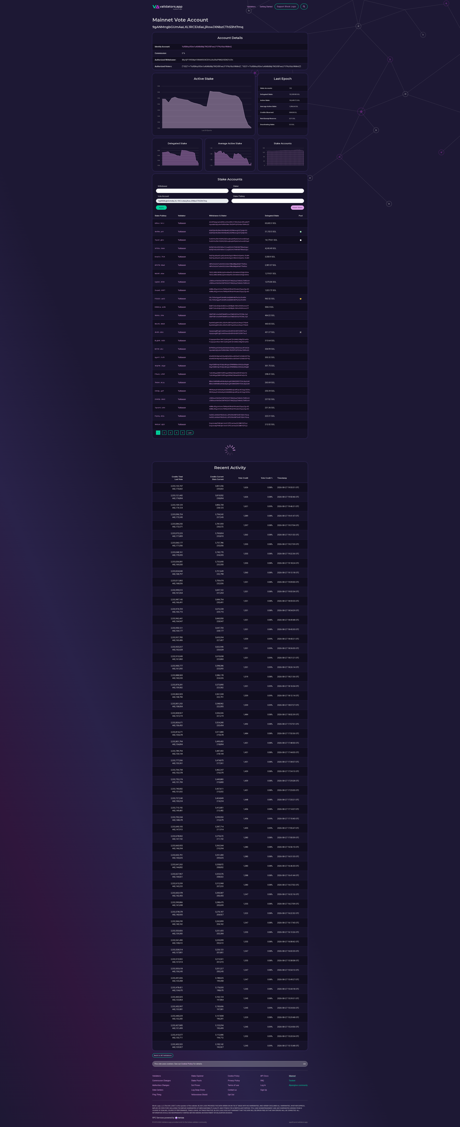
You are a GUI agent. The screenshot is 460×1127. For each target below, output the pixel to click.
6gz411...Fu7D (160, 357)
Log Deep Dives (198, 1090)
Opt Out (231, 1094)
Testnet (292, 1080)
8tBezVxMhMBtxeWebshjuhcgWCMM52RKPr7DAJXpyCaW (229, 381)
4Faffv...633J (159, 332)
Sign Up (263, 1090)
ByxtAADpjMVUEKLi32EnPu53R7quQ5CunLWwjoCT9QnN (228, 323)
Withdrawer (162, 186)
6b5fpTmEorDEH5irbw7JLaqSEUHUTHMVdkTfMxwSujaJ (228, 247)
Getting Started (266, 7)
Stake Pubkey (239, 196)
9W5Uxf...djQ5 (160, 424)
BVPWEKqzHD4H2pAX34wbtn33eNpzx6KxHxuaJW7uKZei (229, 348)
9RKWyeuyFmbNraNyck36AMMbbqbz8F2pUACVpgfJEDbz (229, 390)
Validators (251, 7)
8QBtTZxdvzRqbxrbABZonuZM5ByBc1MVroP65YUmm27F (229, 306)
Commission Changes (161, 1080)
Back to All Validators (163, 1055)
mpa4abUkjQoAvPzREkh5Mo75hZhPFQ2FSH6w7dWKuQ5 (229, 224)
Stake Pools (196, 1080)
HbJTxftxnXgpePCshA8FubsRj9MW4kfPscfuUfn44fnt (227, 297)
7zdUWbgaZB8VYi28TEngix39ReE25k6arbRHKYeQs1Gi (228, 373)
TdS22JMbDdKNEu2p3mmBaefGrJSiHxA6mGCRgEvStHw (229, 272)
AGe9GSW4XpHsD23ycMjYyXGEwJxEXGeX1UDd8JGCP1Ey (229, 356)
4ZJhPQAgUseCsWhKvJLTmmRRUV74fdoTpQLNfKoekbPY (229, 222)
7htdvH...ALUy (159, 382)
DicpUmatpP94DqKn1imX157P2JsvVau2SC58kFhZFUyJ (228, 423)
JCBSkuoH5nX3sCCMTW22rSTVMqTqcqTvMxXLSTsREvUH (229, 281)
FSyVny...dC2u (159, 416)
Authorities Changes (160, 1085)
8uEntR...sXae (159, 273)
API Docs (264, 1076)
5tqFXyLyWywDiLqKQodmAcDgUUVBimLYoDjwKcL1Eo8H (229, 255)
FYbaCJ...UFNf (160, 374)
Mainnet (292, 1076)
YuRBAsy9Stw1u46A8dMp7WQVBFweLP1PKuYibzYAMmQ (207, 47)
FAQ (262, 1080)
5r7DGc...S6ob (160, 248)
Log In (263, 1085)
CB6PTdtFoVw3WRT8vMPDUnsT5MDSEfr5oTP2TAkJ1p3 (228, 314)
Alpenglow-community (298, 1085)
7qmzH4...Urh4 (160, 408)
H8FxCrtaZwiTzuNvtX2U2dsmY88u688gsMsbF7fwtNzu (228, 264)
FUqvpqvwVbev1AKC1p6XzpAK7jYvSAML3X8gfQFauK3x (229, 339)
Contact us (232, 1090)
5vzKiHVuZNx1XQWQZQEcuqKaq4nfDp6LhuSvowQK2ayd (229, 239)
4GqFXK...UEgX (160, 366)
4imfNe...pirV (159, 231)
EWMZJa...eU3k (160, 307)
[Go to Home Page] (167, 6)
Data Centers (157, 1090)
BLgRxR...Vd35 (160, 340)
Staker (236, 186)
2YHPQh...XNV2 (160, 399)
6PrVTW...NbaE (160, 265)
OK (304, 1064)
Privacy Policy (234, 1080)
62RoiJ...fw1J (159, 223)
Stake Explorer (197, 1076)
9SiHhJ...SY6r (159, 315)
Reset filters (297, 207)
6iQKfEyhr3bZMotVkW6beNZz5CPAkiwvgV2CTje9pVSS (228, 230)
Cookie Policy (187, 1064)
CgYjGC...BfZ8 (159, 282)
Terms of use (233, 1085)
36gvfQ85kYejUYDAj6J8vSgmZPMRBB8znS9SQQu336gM (229, 364)
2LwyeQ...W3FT (160, 290)
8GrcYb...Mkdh (160, 324)
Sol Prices (195, 1085)
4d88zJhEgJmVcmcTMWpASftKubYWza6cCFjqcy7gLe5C (229, 289)
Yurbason (182, 223)
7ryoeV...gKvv (159, 240)
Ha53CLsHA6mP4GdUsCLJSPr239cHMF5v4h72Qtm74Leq (229, 415)
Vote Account (163, 196)
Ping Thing (156, 1094)
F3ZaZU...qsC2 (160, 299)
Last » (190, 433)
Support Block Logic (286, 6)
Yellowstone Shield (199, 1094)
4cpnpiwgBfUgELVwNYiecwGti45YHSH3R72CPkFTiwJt (228, 331)
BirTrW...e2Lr (159, 349)
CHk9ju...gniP (159, 391)
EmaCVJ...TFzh (160, 257)
